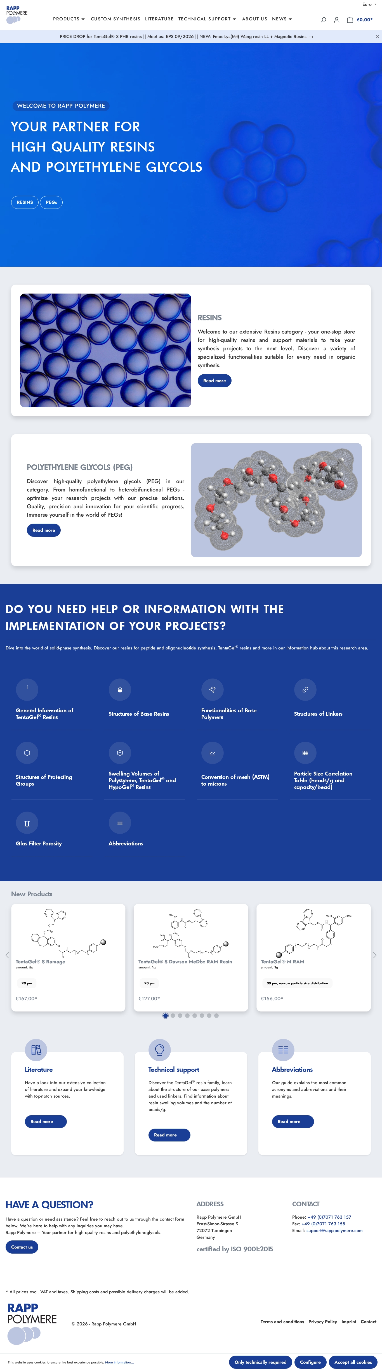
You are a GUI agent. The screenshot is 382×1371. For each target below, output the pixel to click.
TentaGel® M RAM (160, 962)
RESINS (25, 202)
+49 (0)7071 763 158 (323, 1224)
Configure (310, 1362)
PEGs (51, 202)
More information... (119, 1362)
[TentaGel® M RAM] (191, 933)
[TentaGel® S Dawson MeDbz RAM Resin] (68, 933)
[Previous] (7, 955)
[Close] (377, 36)
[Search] (323, 20)
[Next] (375, 955)
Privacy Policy (322, 1321)
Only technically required (261, 1362)
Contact (368, 1321)
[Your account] (336, 20)
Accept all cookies (353, 1362)
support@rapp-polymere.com (334, 1230)
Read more (214, 380)
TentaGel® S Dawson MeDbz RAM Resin (62, 962)
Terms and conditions (282, 1321)
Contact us (22, 1247)
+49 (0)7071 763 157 (329, 1217)
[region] (191, 955)
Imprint (348, 1321)
